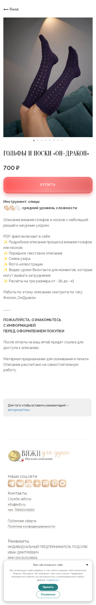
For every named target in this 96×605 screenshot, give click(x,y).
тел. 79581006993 (21, 510)
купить (48, 184)
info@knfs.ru (16, 504)
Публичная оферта (22, 521)
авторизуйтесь (19, 410)
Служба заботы (19, 499)
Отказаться (48, 594)
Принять (48, 587)
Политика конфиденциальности (31, 526)
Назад (14, 9)
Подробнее (52, 580)
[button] (7, 77)
